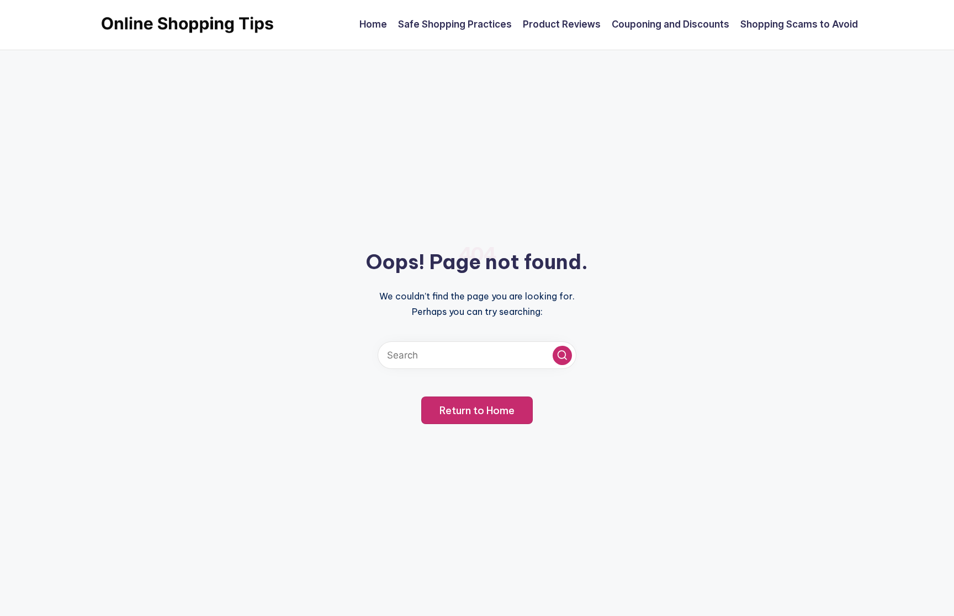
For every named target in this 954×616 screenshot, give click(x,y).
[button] (562, 355)
